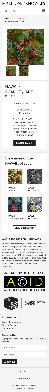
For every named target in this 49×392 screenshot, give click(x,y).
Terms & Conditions (11, 322)
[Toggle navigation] (43, 10)
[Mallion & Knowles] (23, 3)
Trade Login (24, 142)
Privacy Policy (9, 325)
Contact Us (7, 328)
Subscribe (10, 361)
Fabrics (14, 19)
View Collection (24, 228)
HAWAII (23, 19)
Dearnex (30, 388)
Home (6, 19)
